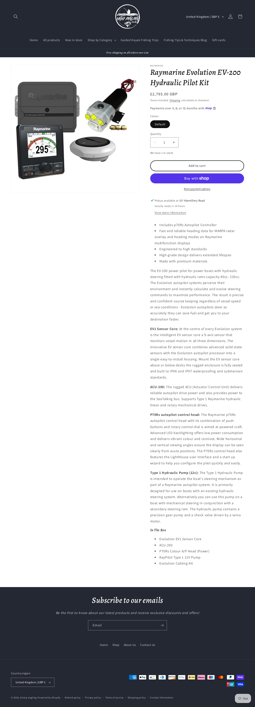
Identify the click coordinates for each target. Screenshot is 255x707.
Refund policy (73, 697)
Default (160, 124)
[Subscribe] (162, 625)
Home (104, 645)
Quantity (155, 133)
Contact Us (147, 645)
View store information (170, 213)
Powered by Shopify (49, 697)
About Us (130, 645)
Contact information (162, 697)
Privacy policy (93, 697)
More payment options (197, 188)
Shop (116, 645)
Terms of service (114, 697)
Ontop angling (28, 697)
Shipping (175, 100)
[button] (16, 16)
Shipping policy (137, 697)
